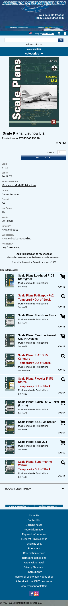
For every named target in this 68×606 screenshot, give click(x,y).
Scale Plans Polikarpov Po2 (36, 295)
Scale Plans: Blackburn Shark (37, 315)
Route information (34, 529)
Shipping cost (34, 543)
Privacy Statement (34, 567)
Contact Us (34, 520)
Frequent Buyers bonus (34, 539)
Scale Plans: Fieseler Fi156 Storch (35, 380)
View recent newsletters (34, 586)
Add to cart (43, 157)
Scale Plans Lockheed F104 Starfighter (36, 277)
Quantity (50, 152)
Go (60, 40)
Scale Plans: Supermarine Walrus (35, 463)
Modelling (25, 238)
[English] (30, 33)
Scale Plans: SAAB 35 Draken (37, 422)
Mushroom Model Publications (19, 185)
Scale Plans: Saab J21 (32, 442)
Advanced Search (34, 44)
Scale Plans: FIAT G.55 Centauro (33, 357)
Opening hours (34, 524)
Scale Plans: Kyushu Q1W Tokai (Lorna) (38, 403)
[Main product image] (34, 126)
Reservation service (34, 553)
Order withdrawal (34, 562)
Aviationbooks (10, 229)
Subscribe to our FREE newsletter (34, 581)
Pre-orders (34, 548)
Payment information (34, 534)
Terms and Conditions (34, 557)
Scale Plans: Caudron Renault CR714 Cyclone (37, 337)
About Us (34, 515)
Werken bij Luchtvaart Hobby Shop (34, 576)
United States (48, 33)
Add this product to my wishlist (34, 253)
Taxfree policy (34, 572)
